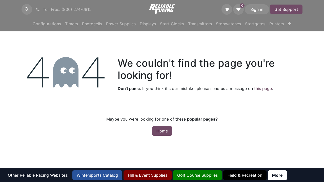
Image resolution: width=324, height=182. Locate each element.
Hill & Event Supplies (147, 175)
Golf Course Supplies (197, 175)
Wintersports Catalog (97, 175)
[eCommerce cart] (226, 9)
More (277, 175)
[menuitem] (47, 24)
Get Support (286, 9)
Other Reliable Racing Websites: (38, 175)
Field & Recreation (245, 175)
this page (263, 88)
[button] (27, 9)
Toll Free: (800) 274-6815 (67, 9)
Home (162, 130)
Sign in (256, 9)
